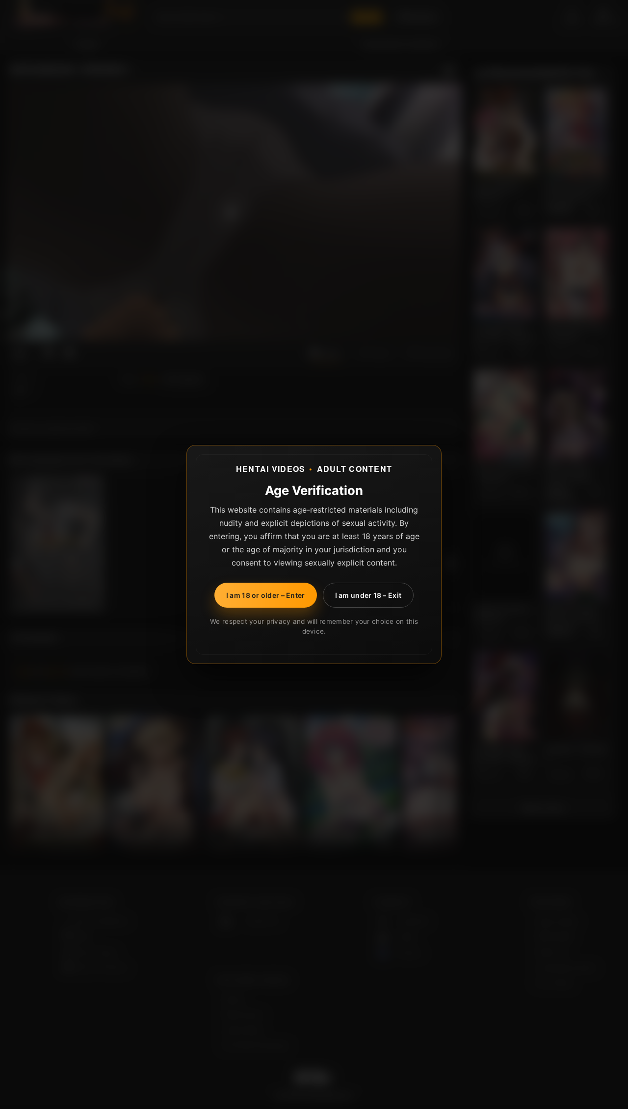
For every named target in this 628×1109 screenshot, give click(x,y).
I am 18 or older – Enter (265, 595)
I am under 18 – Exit (368, 595)
